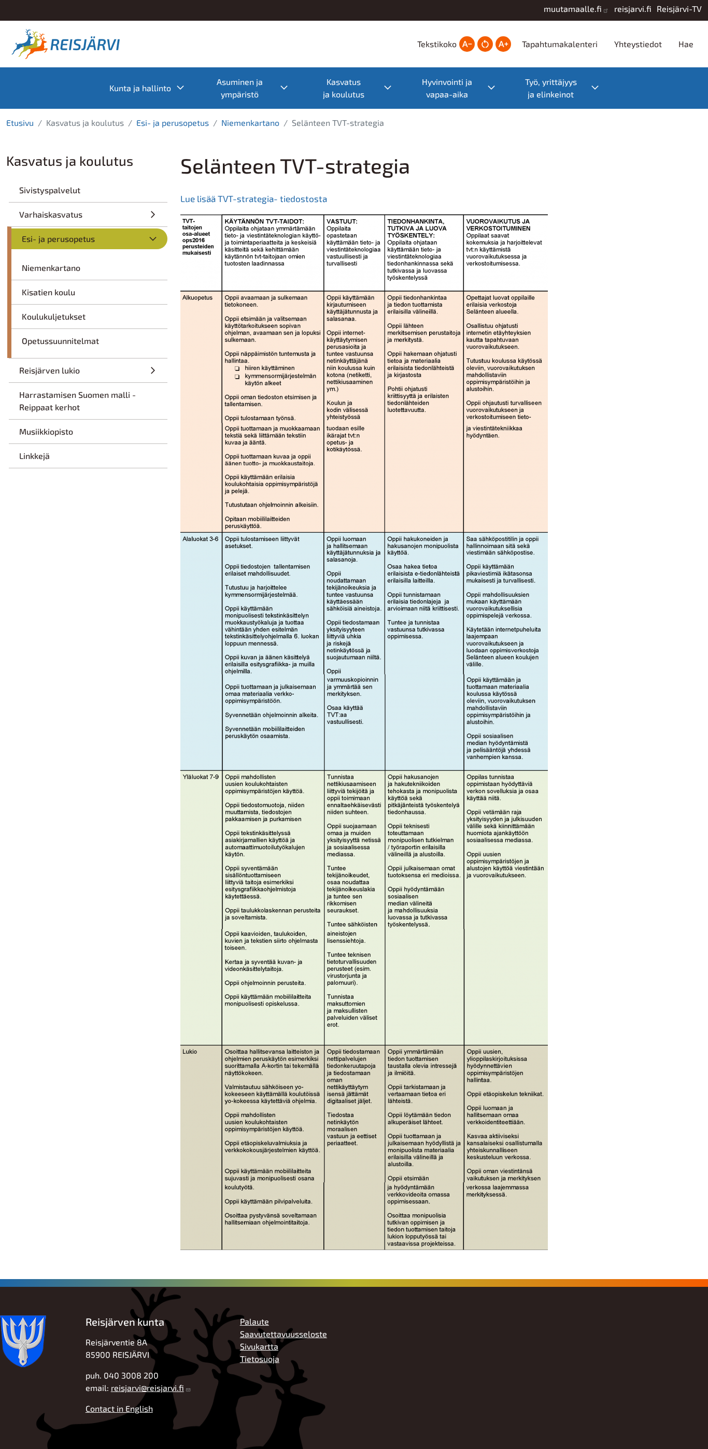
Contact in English (119, 1408)
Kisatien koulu (48, 292)
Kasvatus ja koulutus (362, 88)
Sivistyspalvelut (49, 190)
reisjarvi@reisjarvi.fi (147, 1388)
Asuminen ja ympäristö (258, 88)
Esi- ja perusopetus (172, 122)
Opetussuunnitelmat (60, 341)
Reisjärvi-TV (679, 8)
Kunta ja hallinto (152, 87)
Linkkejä (34, 456)
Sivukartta (259, 1346)
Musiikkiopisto (46, 431)
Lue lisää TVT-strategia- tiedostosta (253, 198)
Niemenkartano (250, 122)
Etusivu (20, 122)
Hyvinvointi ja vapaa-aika (464, 88)
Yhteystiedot (638, 44)
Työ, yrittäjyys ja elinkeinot (567, 88)
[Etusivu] (68, 44)
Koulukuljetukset (54, 316)
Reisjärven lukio (49, 370)
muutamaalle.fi (573, 8)
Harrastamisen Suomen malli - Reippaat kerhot (77, 401)
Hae (685, 44)
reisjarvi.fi (633, 8)
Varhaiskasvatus (50, 214)
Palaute (254, 1321)
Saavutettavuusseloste (283, 1334)
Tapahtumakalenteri (560, 44)
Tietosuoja (259, 1359)
